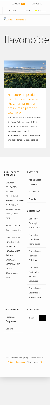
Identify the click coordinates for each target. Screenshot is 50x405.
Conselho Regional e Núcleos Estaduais (34, 274)
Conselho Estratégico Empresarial (34, 223)
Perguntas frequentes (11, 319)
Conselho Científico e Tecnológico (34, 239)
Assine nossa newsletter (35, 182)
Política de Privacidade (16, 362)
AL (41, 362)
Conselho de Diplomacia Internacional (35, 292)
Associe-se (34, 191)
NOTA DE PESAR (13, 225)
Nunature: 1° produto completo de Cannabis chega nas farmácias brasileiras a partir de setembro (25, 74)
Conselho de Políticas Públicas (35, 255)
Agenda (32, 198)
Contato (9, 328)
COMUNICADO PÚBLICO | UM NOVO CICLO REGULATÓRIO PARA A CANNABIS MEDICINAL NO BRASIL (13, 253)
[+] (40, 139)
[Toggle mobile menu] (45, 21)
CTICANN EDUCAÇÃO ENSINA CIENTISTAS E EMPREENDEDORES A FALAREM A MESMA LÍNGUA (14, 196)
